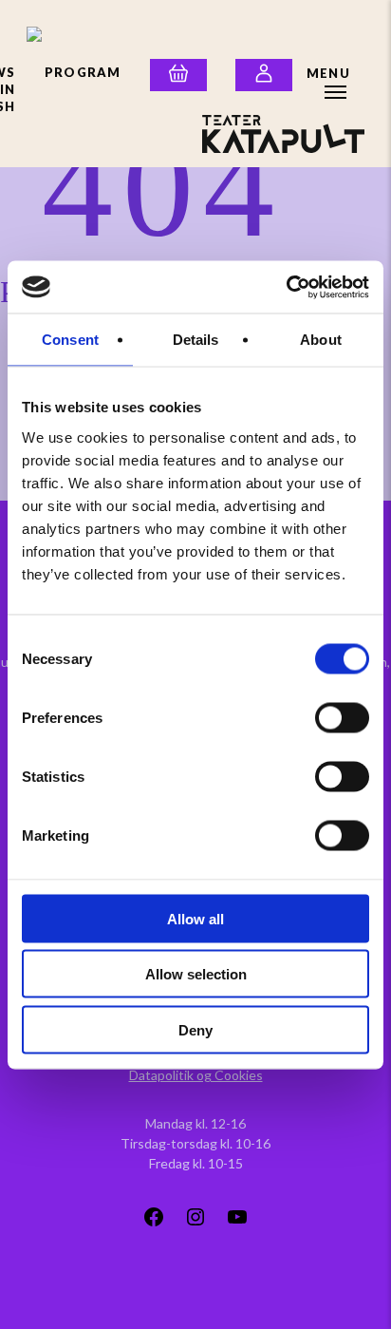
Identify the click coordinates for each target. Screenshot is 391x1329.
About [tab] (321, 340)
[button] (335, 73)
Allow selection (196, 974)
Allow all (195, 918)
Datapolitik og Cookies (196, 1075)
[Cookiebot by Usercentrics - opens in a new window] (286, 287)
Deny (195, 1029)
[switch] (342, 717)
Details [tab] (196, 340)
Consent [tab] (70, 340)
